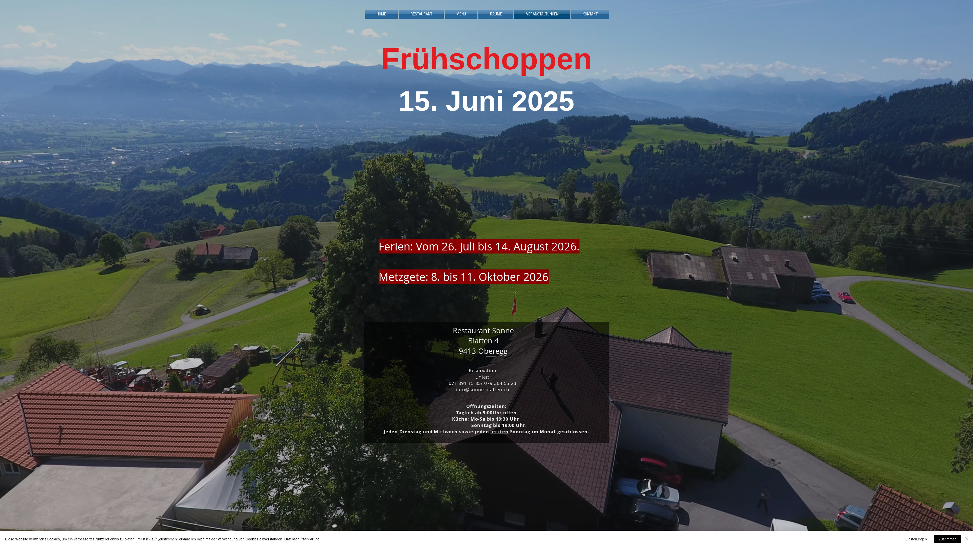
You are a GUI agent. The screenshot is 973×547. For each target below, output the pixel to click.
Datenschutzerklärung (302, 538)
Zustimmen (948, 538)
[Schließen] (967, 539)
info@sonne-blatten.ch (482, 389)
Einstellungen (916, 538)
